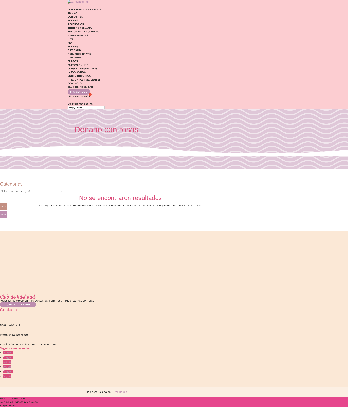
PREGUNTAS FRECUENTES (84, 79)
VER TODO (74, 57)
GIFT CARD (74, 50)
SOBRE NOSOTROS (79, 75)
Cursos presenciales (83, 68)
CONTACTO (75, 83)
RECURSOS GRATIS (79, 53)
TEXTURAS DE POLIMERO (83, 31)
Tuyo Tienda (119, 391)
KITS (70, 38)
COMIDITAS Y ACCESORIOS (84, 9)
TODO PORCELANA (80, 27)
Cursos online (78, 65)
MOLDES (73, 20)
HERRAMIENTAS (78, 35)
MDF (70, 42)
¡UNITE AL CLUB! (18, 304)
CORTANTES (75, 16)
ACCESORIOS (76, 24)
